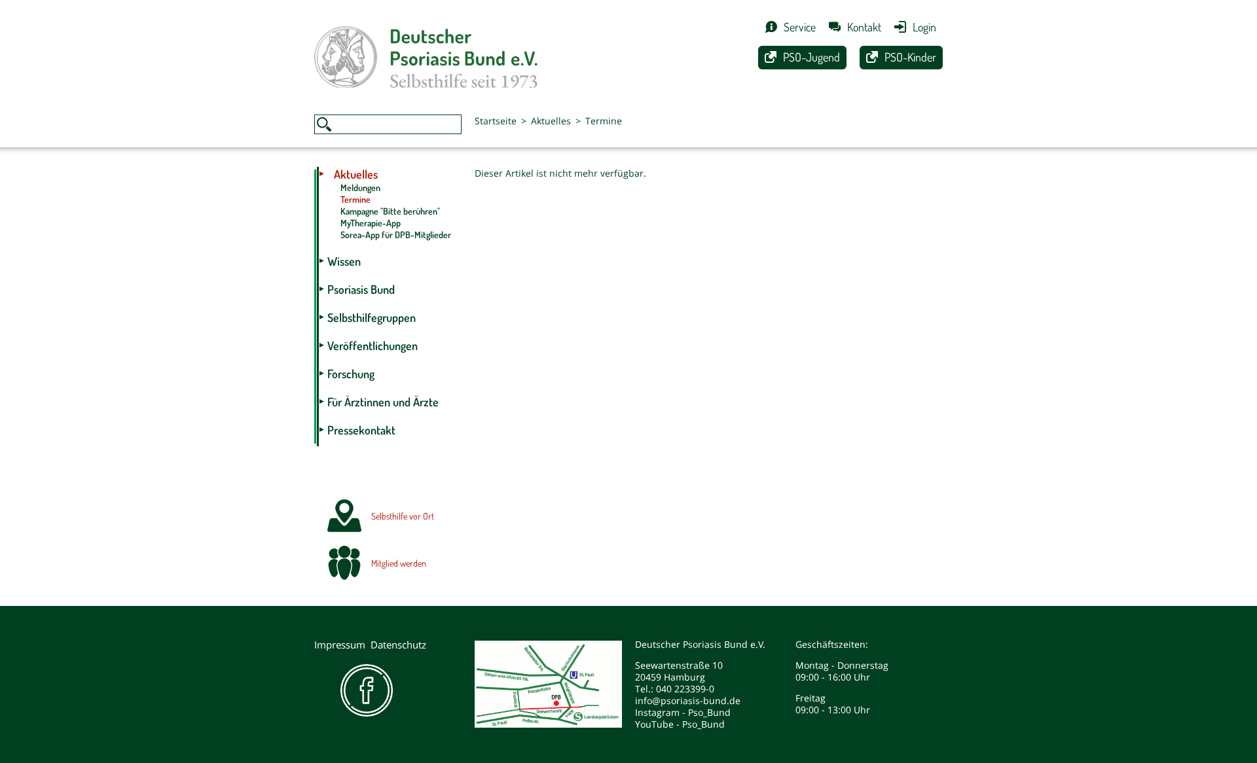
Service (800, 27)
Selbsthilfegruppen (371, 317)
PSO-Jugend (811, 57)
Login (924, 27)
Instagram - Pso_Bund (683, 712)
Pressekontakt (361, 430)
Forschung (350, 373)
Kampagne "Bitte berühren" (390, 211)
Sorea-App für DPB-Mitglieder (395, 234)
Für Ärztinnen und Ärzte (383, 402)
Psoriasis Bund (361, 289)
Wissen (344, 261)
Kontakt (864, 27)
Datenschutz (398, 644)
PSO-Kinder (910, 57)
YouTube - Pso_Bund (680, 724)
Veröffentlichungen (372, 345)
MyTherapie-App (370, 222)
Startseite (496, 121)
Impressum (339, 644)
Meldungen (360, 187)
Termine (603, 121)
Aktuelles (551, 121)
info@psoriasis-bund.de (687, 700)
